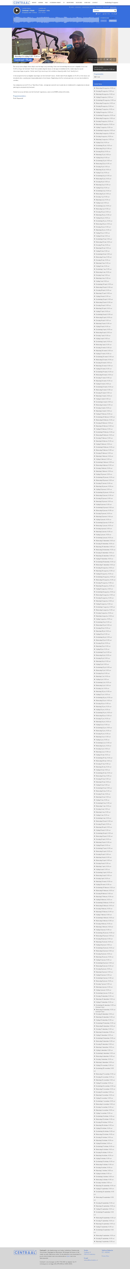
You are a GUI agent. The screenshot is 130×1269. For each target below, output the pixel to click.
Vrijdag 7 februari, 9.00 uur (104, 914)
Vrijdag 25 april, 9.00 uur (103, 830)
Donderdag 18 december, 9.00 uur (105, 562)
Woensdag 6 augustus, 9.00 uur (105, 610)
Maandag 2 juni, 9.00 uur (103, 752)
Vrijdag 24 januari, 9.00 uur (104, 945)
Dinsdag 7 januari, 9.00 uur (104, 984)
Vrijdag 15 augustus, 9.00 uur (104, 589)
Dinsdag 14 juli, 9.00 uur (103, 181)
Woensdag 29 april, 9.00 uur (104, 287)
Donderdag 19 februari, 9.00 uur (105, 432)
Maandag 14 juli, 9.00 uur (103, 661)
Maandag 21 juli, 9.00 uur (103, 646)
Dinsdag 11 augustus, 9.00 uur (104, 121)
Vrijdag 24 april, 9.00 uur (103, 296)
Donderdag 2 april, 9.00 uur (104, 341)
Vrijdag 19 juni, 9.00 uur (103, 233)
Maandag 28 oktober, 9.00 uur (105, 1125)
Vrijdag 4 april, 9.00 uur (103, 869)
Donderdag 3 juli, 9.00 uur (103, 682)
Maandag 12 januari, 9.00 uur (104, 516)
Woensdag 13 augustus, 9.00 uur (105, 595)
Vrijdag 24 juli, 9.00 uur (103, 157)
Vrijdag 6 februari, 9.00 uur (104, 459)
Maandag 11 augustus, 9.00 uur (105, 601)
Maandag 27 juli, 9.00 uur (103, 154)
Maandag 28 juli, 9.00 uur (103, 631)
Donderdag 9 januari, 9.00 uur (105, 978)
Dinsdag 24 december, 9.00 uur (105, 1014)
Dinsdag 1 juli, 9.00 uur (102, 688)
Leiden (72, 7)
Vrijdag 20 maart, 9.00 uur (104, 369)
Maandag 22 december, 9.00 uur (105, 556)
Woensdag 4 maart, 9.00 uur (104, 405)
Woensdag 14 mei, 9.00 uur (104, 791)
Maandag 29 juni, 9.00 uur (103, 215)
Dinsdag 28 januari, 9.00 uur (104, 939)
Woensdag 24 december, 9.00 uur (105, 549)
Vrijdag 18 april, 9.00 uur (103, 845)
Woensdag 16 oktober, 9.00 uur (105, 1149)
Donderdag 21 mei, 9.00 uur (104, 239)
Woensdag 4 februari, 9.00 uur (105, 465)
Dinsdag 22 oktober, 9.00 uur (104, 1137)
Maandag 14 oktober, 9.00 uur (104, 1155)
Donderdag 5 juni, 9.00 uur (104, 743)
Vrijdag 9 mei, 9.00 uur (102, 800)
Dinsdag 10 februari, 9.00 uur (104, 453)
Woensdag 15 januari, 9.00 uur (104, 966)
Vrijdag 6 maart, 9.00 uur (103, 399)
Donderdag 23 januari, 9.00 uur (105, 948)
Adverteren (70, 2)
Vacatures (79, 2)
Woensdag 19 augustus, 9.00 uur (105, 103)
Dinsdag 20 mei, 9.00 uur (103, 779)
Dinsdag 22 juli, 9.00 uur (103, 643)
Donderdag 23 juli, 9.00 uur (104, 160)
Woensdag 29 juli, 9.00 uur (104, 148)
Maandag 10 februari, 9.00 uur (105, 911)
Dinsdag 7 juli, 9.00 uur (102, 197)
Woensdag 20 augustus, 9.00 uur (105, 580)
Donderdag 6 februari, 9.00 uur (105, 917)
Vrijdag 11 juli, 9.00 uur (102, 664)
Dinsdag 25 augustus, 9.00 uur (105, 91)
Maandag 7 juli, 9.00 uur (103, 676)
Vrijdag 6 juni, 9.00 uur (102, 740)
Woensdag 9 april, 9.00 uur (104, 860)
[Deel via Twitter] (107, 59)
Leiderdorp (78, 7)
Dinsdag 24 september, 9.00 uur (105, 1203)
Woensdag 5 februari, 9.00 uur (105, 920)
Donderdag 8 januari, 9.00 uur (105, 522)
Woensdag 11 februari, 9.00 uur (105, 450)
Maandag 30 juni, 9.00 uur (104, 691)
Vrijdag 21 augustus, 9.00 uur (104, 97)
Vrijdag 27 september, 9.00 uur (105, 1188)
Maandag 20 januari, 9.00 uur (104, 957)
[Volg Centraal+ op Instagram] (114, 14)
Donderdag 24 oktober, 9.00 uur (105, 1131)
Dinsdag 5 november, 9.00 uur (104, 1107)
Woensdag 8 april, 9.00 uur (104, 332)
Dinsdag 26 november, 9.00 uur (105, 1077)
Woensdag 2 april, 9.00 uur (104, 875)
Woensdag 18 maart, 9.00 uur (104, 375)
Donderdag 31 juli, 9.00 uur (104, 622)
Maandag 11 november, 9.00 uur (105, 1095)
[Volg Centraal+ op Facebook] (112, 14)
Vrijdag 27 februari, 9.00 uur (104, 414)
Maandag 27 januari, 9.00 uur (104, 942)
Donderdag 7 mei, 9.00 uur (104, 269)
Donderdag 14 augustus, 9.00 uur (105, 592)
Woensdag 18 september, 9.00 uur (106, 1218)
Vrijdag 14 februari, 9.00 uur (104, 899)
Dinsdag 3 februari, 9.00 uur (104, 468)
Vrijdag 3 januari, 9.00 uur (103, 990)
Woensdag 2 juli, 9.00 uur (103, 685)
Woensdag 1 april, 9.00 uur (103, 344)
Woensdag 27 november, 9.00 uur (105, 1074)
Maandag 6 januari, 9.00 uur (104, 987)
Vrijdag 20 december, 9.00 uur (105, 1020)
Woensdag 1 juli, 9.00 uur (103, 209)
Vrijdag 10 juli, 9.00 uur (102, 188)
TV (64, 2)
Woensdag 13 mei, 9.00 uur (104, 257)
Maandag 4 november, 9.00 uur (105, 1110)
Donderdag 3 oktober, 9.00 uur (105, 1176)
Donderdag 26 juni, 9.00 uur (104, 697)
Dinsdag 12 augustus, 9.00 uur (105, 598)
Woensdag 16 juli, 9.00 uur (103, 655)
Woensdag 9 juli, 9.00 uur (103, 670)
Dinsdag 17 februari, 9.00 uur (104, 438)
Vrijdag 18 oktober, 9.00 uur (104, 1143)
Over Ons (87, 2)
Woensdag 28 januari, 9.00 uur (105, 480)
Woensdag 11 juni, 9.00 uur (103, 730)
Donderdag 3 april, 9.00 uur (104, 872)
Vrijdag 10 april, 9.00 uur (103, 326)
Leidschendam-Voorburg (88, 7)
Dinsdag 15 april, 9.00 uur (103, 854)
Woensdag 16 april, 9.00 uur (104, 851)
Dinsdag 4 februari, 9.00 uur (104, 924)
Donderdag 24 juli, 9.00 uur (104, 637)
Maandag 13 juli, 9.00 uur (103, 185)
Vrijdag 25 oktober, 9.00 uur (104, 1128)
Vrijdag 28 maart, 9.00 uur (103, 884)
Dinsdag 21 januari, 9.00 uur (104, 954)
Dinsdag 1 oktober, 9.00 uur (104, 1182)
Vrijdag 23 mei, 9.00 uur (103, 770)
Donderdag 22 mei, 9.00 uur (104, 773)
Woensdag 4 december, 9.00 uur (105, 1056)
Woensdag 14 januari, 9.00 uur (104, 510)
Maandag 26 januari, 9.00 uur (104, 486)
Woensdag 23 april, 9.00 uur (104, 836)
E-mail (98, 77)
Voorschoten (106, 7)
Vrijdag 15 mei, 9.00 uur (103, 251)
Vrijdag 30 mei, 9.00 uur (103, 755)
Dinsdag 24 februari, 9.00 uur (104, 423)
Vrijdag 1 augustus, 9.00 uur (104, 619)
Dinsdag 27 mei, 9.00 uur (103, 764)
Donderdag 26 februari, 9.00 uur (105, 417)
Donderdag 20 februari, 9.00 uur (105, 887)
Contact (95, 2)
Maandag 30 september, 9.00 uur (105, 1185)
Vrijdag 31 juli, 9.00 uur (102, 142)
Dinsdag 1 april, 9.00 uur (103, 878)
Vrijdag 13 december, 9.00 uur (104, 1035)
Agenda (40, 2)
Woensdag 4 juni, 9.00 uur (103, 746)
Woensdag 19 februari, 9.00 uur (105, 890)
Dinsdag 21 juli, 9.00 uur (103, 166)
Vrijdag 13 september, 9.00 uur (105, 1227)
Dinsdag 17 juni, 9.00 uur (103, 718)
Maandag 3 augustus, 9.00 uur (105, 139)
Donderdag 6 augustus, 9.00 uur (105, 130)
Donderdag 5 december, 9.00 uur (105, 1053)
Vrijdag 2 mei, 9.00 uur (102, 815)
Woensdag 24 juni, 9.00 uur (104, 224)
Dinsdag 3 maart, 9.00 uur (103, 408)
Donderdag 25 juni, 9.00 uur (104, 221)
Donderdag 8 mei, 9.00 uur (104, 803)
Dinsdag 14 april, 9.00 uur (103, 320)
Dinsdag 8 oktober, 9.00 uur (104, 1167)
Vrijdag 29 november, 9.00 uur (105, 1065)
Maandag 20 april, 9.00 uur (104, 308)
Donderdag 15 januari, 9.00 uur (105, 507)
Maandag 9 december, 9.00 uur (105, 1047)
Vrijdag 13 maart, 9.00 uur (103, 384)
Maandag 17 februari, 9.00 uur (104, 896)
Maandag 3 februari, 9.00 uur (104, 927)
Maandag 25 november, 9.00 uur (105, 1080)
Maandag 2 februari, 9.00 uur (104, 471)
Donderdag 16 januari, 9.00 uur (105, 963)
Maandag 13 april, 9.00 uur (104, 323)
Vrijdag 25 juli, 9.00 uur (103, 634)
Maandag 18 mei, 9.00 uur (103, 248)
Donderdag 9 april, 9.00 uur (104, 329)
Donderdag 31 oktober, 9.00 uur (105, 1116)
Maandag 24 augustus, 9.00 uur (105, 94)
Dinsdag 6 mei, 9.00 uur (103, 809)
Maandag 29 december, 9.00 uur (105, 546)
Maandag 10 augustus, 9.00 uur (105, 124)
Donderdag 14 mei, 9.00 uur (104, 254)
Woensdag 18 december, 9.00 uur (105, 1026)
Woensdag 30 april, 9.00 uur (104, 821)
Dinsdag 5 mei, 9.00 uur (103, 275)
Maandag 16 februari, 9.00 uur (104, 441)
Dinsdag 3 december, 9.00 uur (104, 1059)
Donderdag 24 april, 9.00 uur (104, 833)
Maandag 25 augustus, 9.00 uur (105, 571)
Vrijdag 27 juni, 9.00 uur (103, 694)
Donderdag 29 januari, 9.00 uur (105, 477)
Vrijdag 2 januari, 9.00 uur (103, 534)
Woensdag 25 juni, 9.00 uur (104, 700)
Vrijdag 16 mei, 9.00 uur (103, 785)
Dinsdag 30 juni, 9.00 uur (103, 212)
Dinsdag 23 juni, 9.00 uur (103, 227)
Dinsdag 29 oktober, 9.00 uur (104, 1122)
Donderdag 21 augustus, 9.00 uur (105, 577)
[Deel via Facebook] (104, 59)
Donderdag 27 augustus (111, 2)
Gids (46, 2)
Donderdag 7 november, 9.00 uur (105, 1101)
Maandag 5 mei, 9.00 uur (103, 812)
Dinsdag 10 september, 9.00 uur (105, 1238)
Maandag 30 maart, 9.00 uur (104, 350)
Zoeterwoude (113, 8)
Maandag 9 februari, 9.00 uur (104, 456)
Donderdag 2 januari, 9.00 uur (104, 993)
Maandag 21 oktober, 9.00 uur (104, 1140)
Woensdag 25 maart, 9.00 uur (104, 359)
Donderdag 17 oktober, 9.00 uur (105, 1146)
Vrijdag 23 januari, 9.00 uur (104, 489)
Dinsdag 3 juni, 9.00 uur (103, 749)
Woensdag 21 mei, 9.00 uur (104, 776)
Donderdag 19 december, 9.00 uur (105, 1023)
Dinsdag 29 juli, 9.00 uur (103, 628)
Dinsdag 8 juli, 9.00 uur (103, 673)
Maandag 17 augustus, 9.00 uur (105, 109)
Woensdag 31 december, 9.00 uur (105, 540)
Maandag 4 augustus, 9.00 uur (105, 616)
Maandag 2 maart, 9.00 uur (104, 411)
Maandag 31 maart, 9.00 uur (104, 881)
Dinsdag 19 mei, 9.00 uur (103, 245)
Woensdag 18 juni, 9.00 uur (104, 715)
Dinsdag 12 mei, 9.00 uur (103, 260)
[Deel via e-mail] (113, 59)
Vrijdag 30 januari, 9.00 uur (104, 474)
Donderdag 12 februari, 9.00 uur (105, 447)
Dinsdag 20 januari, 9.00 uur (104, 498)
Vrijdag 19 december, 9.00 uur (104, 559)
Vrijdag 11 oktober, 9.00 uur (104, 1158)
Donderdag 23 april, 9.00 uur (104, 299)
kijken (68, 1256)
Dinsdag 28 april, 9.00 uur (103, 290)
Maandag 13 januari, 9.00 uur (104, 972)
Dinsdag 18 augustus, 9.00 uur (105, 106)
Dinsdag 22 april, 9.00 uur (103, 839)
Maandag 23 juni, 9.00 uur (103, 706)
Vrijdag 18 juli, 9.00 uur (102, 649)
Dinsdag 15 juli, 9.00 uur (103, 658)
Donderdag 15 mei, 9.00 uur (104, 788)
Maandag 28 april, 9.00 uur (104, 827)
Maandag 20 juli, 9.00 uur (103, 169)
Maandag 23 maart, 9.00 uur (104, 365)
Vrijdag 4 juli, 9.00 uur (102, 679)
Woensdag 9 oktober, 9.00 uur (105, 1164)
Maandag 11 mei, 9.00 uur (103, 263)
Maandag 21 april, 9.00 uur (104, 842)
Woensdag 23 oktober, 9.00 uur (105, 1134)
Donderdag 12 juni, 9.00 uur (104, 727)
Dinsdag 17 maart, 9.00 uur (104, 378)
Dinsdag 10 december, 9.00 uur (105, 1044)
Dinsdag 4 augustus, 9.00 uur (104, 136)
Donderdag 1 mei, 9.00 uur (103, 818)
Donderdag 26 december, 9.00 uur (106, 1005)
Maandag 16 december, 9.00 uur (105, 1032)
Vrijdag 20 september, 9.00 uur (105, 1209)
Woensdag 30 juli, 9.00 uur (104, 625)
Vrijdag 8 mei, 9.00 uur (102, 266)
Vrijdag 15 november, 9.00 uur (104, 1083)
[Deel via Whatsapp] (100, 59)
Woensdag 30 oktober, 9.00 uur (105, 1119)
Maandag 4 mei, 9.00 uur (103, 278)
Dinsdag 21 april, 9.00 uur (103, 305)
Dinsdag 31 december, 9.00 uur (105, 996)
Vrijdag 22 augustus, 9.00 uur (104, 574)
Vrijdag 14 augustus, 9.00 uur (104, 112)
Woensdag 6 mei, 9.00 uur (103, 272)
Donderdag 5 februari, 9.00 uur (105, 462)
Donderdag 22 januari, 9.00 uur (105, 492)
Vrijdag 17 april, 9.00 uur (103, 311)
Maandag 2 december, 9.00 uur (105, 1062)
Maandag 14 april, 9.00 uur (104, 857)
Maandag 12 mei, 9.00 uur (103, 797)
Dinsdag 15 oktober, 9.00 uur (104, 1152)
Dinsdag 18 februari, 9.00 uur (104, 893)
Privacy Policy (105, 1256)
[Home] (21, 2)
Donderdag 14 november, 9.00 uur (105, 1086)
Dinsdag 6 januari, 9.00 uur (104, 528)
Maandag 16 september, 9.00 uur (105, 1224)
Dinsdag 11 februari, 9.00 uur (104, 908)
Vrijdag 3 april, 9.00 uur (103, 338)
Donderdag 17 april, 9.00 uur (104, 848)
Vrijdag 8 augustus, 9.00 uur (104, 604)
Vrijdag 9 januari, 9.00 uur (103, 519)
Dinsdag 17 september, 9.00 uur (105, 1221)
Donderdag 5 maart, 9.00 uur (104, 402)
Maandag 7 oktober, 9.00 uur (104, 1170)
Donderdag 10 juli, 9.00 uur (104, 667)
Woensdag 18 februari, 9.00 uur (105, 435)
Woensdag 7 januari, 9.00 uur (104, 525)
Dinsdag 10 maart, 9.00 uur (104, 393)
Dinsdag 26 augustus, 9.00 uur (105, 568)
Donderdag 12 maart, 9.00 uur (104, 387)
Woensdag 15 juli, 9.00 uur (103, 178)
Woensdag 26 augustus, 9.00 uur (105, 88)
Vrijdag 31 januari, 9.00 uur (104, 930)
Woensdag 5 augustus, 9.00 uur (105, 133)
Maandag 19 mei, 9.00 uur (103, 782)
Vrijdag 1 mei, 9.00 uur (102, 281)
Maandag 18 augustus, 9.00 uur (105, 586)
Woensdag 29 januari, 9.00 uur (105, 936)
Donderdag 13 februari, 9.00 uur (105, 902)
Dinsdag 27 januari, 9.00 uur (104, 483)
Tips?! (99, 14)
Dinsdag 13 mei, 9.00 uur (103, 794)
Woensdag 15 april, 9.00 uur (104, 317)
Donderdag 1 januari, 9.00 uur (104, 537)
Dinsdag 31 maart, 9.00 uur (104, 347)
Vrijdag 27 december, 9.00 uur (104, 1002)
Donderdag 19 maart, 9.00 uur (104, 372)
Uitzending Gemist (55, 2)
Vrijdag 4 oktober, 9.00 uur (104, 1173)
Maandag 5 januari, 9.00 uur (104, 531)
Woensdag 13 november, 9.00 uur (105, 1089)
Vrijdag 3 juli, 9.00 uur (102, 203)
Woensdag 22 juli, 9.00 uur (104, 163)
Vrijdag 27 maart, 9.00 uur (103, 353)
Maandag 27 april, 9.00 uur (104, 293)
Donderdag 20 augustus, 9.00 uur (106, 100)
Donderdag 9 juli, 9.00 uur (103, 191)
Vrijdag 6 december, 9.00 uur (104, 1050)
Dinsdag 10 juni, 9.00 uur (103, 733)
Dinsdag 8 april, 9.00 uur (103, 863)
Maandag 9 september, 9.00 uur (105, 1241)
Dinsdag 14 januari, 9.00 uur (104, 969)
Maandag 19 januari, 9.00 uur (104, 501)
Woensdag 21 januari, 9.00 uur (104, 495)
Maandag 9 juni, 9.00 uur (103, 736)
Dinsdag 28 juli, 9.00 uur (103, 151)
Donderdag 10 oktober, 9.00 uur (105, 1161)
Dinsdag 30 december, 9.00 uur (105, 543)
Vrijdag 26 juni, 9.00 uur (103, 218)
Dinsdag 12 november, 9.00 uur (105, 1092)
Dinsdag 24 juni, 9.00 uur (103, 703)
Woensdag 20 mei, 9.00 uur (104, 242)
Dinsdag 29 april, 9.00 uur (103, 824)
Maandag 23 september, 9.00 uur (105, 1206)
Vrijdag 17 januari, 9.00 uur (104, 960)
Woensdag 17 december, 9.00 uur (105, 565)
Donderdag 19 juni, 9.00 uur (104, 712)
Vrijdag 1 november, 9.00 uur (104, 1113)
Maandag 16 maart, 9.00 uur (104, 381)
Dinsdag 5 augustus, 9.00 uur (104, 613)
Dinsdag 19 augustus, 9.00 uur (105, 583)
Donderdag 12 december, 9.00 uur (105, 1038)
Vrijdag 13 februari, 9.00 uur (104, 444)
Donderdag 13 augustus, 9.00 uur (105, 115)
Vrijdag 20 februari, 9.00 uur (104, 429)
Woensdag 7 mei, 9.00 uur (103, 806)
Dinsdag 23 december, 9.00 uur (105, 553)
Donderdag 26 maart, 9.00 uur (105, 356)
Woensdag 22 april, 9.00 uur (104, 302)
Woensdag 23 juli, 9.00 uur (104, 640)
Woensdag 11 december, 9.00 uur (105, 1041)
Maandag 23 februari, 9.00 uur (105, 426)
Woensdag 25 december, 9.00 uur (105, 1009)
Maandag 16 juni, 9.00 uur (103, 721)
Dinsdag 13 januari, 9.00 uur (104, 513)
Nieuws (34, 2)
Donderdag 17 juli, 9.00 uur (104, 652)
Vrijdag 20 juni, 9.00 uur (103, 709)
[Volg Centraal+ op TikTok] (116, 14)
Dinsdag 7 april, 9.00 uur (103, 335)
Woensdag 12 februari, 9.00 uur (105, 905)
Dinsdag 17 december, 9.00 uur (105, 1029)
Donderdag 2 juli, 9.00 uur (103, 206)
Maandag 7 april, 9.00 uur (103, 866)
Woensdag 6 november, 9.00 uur (105, 1104)
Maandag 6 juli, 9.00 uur (103, 200)
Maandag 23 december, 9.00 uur (105, 1017)
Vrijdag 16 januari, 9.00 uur (104, 504)
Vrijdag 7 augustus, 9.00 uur (104, 127)
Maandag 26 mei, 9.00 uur (103, 767)
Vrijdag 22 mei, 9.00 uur (103, 236)
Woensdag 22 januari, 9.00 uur (105, 951)
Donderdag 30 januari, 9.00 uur (105, 933)
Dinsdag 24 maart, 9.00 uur (104, 362)
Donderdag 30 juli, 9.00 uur (104, 145)
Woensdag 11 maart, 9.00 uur (104, 390)
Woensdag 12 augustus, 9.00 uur (105, 118)
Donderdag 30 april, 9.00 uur (104, 284)
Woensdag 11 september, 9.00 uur (105, 1235)
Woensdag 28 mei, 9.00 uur (104, 761)
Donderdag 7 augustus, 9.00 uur (105, 607)
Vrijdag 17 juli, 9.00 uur (102, 172)
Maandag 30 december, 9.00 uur (105, 999)
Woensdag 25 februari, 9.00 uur (105, 420)
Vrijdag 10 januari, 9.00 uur (104, 975)
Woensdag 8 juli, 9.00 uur (103, 194)
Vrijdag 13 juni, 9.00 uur (103, 724)
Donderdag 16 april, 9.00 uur (104, 314)
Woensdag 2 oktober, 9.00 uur (105, 1179)
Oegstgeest (99, 7)
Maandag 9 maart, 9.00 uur (104, 396)
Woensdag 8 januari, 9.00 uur (104, 981)
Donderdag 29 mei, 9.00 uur (104, 758)
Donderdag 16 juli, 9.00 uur (104, 175)
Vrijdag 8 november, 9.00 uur (104, 1098)
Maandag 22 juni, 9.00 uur (103, 230)
